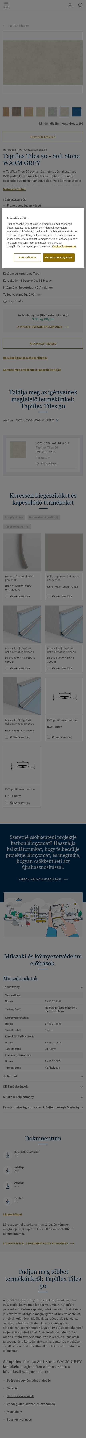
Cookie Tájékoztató (64, 246)
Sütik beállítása (27, 257)
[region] (43, 238)
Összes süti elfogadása (58, 257)
